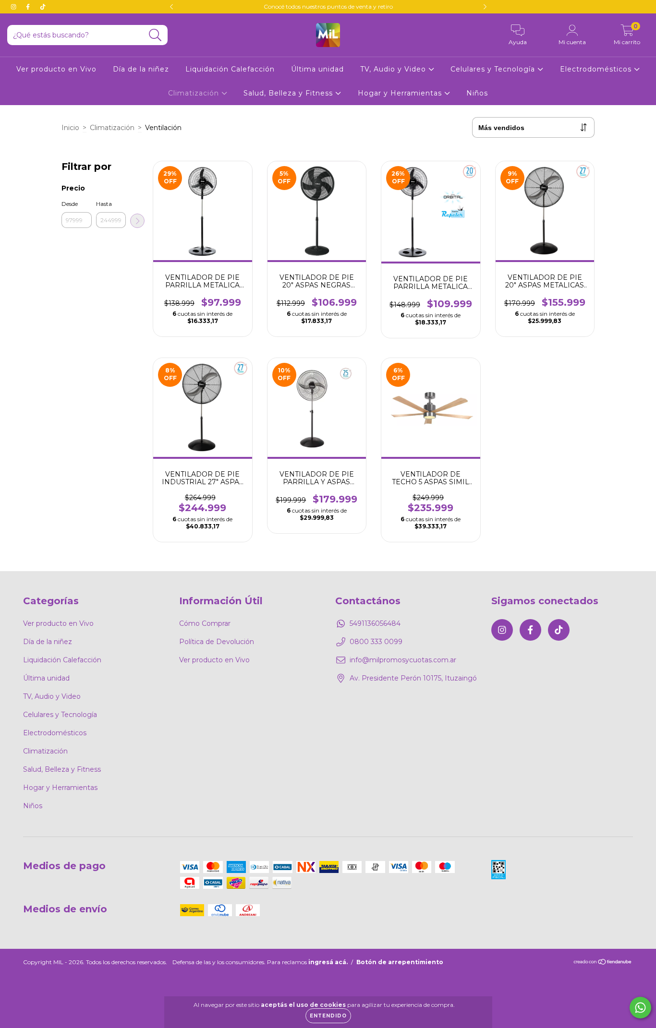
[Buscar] (155, 35)
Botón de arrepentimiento (399, 962)
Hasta (104, 203)
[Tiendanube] (603, 963)
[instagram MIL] (14, 6)
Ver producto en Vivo (56, 69)
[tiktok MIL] (42, 6)
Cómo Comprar (205, 623)
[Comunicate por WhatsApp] (640, 1007)
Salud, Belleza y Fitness (289, 93)
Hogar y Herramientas (401, 93)
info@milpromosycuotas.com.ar (403, 660)
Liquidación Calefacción (230, 69)
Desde (69, 203)
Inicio (70, 127)
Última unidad (317, 69)
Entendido (328, 1016)
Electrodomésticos (597, 69)
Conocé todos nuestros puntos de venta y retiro (328, 6)
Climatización (194, 93)
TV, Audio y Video (394, 69)
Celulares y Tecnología (493, 69)
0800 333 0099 (376, 641)
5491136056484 (375, 623)
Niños (477, 93)
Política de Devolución (216, 641)
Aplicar (137, 221)
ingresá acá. (328, 962)
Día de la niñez (141, 69)
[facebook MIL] (29, 6)
